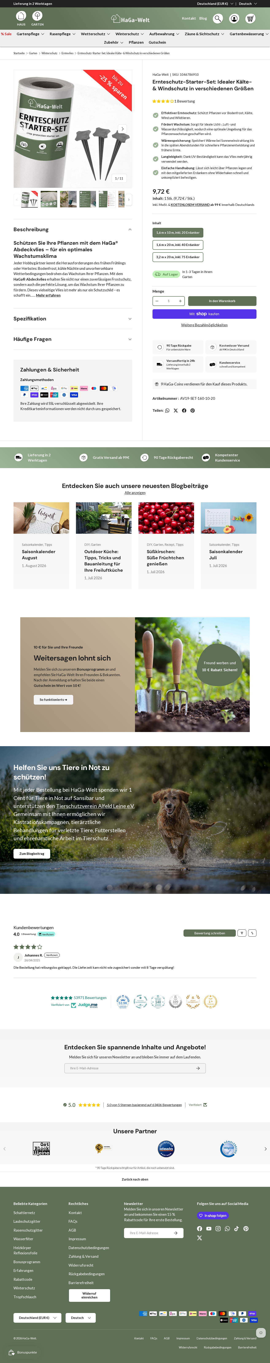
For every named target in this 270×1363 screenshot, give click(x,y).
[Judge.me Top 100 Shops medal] (175, 1001)
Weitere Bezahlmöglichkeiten (204, 325)
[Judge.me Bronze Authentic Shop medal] (193, 1001)
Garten (33, 53)
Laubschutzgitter (27, 1221)
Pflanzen (136, 42)
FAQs (73, 1221)
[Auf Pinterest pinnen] (192, 410)
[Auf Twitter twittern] (175, 410)
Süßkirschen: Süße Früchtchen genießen (165, 558)
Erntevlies (67, 53)
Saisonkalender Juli (226, 555)
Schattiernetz (24, 1212)
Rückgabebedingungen (87, 1274)
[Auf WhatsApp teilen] (167, 410)
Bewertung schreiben (209, 933)
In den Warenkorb (222, 301)
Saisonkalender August (38, 555)
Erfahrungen (23, 1270)
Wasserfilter (23, 1239)
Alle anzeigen (135, 492)
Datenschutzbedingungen (89, 1247)
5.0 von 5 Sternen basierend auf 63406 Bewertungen (144, 1105)
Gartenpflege (28, 34)
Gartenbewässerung (247, 34)
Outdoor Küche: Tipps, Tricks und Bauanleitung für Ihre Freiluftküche (103, 561)
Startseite (19, 53)
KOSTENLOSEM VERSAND (190, 205)
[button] (250, 18)
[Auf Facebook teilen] (184, 410)
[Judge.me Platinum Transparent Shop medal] (140, 1001)
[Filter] (242, 933)
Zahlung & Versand (84, 1256)
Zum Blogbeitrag (31, 853)
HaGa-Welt (161, 74)
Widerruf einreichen (89, 1295)
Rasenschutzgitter (28, 1230)
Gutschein (157, 42)
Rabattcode (23, 1279)
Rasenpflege (60, 34)
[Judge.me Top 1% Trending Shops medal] (210, 1001)
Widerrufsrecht (81, 1265)
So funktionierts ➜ (53, 699)
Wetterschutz (93, 34)
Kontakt (75, 1212)
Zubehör (111, 42)
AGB (72, 1230)
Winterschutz (127, 34)
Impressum (77, 1239)
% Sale (6, 34)
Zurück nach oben (135, 1179)
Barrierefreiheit (81, 1283)
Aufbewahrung (161, 34)
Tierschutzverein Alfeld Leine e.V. (95, 806)
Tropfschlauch (25, 1297)
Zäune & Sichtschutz (202, 34)
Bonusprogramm (27, 1262)
